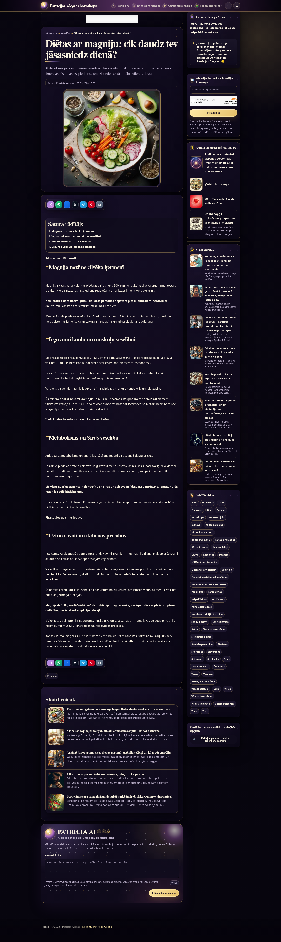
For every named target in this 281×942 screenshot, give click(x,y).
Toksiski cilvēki (199, 666)
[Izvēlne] (236, 5)
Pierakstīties (213, 113)
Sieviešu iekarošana (214, 629)
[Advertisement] (112, 19)
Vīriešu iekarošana (201, 696)
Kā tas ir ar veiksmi (202, 532)
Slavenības (214, 651)
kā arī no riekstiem (68, 574)
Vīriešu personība (225, 703)
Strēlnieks (213, 659)
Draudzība (208, 502)
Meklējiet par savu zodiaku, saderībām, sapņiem (211, 739)
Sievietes (223, 644)
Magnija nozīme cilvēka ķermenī (72, 231)
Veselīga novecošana (203, 681)
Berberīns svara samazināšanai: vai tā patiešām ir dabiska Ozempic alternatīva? (120, 796)
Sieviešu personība (202, 644)
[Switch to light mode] (228, 5)
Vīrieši (227, 688)
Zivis (204, 711)
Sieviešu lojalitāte (201, 636)
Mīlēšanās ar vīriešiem (203, 569)
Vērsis (194, 673)
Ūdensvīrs (219, 666)
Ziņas (194, 711)
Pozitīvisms (218, 599)
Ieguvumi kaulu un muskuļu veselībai (76, 236)
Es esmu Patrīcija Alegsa (211, 17)
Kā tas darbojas (214, 524)
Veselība (65, 33)
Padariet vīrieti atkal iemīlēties (208, 584)
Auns (194, 502)
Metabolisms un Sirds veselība (71, 241)
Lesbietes (208, 554)
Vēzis (216, 688)
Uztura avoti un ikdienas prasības (73, 246)
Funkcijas (196, 510)
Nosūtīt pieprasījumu (164, 893)
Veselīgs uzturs (199, 688)
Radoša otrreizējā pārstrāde (207, 614)
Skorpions (197, 651)
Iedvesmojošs (217, 517)
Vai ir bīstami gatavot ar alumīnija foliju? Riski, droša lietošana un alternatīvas (118, 709)
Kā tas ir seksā (199, 547)
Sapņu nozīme (199, 621)
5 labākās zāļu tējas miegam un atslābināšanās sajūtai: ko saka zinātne (113, 730)
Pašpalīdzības (199, 599)
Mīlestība (227, 569)
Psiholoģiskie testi (201, 606)
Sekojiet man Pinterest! (60, 258)
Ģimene (221, 510)
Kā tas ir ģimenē (200, 539)
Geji (209, 510)
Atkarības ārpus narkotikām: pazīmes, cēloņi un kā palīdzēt (106, 774)
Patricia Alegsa (65, 83)
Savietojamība (221, 621)
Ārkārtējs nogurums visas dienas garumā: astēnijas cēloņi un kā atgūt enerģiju (119, 752)
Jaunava (195, 524)
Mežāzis (223, 554)
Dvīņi (221, 502)
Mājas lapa (51, 33)
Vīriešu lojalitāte (200, 703)
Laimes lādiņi (220, 547)
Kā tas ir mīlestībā (225, 539)
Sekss (194, 629)
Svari (226, 659)
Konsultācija (53, 855)
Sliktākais (196, 659)
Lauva (194, 554)
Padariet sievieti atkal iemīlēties (209, 577)
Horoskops (197, 517)
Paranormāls (215, 592)
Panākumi (197, 592)
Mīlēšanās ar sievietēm (204, 562)
